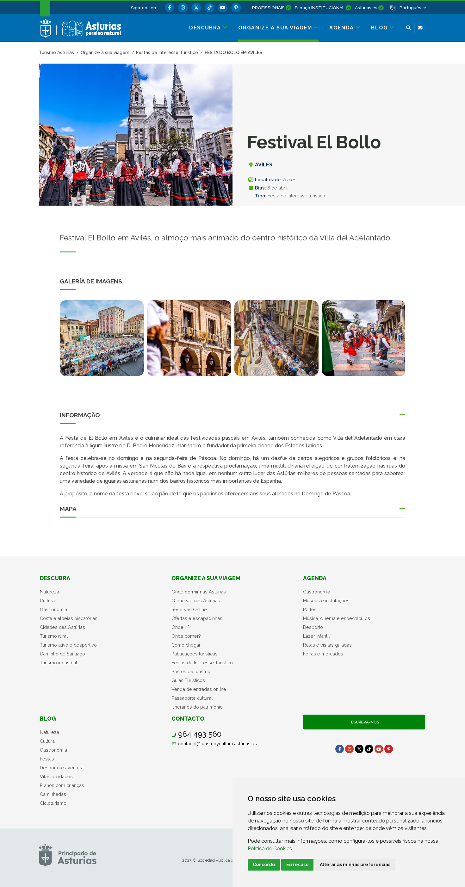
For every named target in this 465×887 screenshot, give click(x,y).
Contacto (187, 718)
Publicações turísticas (194, 653)
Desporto (313, 627)
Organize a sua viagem (205, 578)
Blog (48, 718)
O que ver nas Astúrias (195, 600)
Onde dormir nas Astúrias (198, 591)
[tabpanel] (102, 342)
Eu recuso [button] (297, 864)
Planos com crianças (62, 785)
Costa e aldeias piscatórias (68, 618)
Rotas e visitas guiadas (327, 645)
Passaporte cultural (192, 698)
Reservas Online (189, 609)
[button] (413, 7)
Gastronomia (53, 609)
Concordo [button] (264, 864)
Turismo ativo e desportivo (68, 645)
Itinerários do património (197, 707)
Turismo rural (54, 636)
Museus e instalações (326, 600)
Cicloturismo (53, 803)
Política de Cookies (270, 849)
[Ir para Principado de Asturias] (67, 855)
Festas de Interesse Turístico (202, 662)
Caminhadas (53, 794)
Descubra (55, 578)
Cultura (47, 600)
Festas (47, 758)
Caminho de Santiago (62, 653)
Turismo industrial (58, 662)
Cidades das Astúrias (62, 627)
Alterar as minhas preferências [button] (355, 864)
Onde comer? (186, 636)
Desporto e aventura (62, 767)
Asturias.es (366, 7)
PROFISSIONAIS (268, 7)
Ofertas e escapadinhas (196, 618)
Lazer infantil (316, 636)
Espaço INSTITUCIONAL (320, 7)
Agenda (314, 578)
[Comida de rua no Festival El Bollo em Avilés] (102, 338)
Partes (310, 609)
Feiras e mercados (323, 653)
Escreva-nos (364, 722)
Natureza (49, 591)
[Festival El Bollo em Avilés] (189, 338)
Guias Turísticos (188, 680)
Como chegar (186, 645)
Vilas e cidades (56, 776)
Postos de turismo (190, 671)
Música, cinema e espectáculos (336, 618)
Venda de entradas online (198, 689)
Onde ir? (180, 627)
